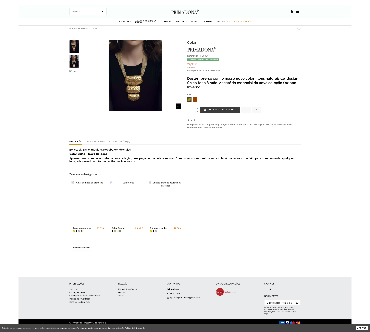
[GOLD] (74, 231)
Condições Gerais (77, 292)
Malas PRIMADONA (127, 289)
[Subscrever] (297, 302)
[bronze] (82, 231)
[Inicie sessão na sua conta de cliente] (292, 11)
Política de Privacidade (79, 298)
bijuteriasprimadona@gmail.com (185, 297)
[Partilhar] (188, 120)
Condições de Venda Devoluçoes (84, 295)
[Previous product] (298, 28)
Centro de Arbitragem (79, 302)
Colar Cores (118, 227)
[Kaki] (120, 231)
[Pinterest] (194, 120)
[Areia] (115, 231)
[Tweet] (191, 120)
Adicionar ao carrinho (222, 110)
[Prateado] (79, 231)
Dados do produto (98, 141)
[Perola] (118, 231)
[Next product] (300, 28)
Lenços (121, 292)
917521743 (175, 293)
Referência (192, 55)
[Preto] (76, 231)
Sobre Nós (74, 289)
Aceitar (362, 328)
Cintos (121, 295)
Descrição (75, 141)
